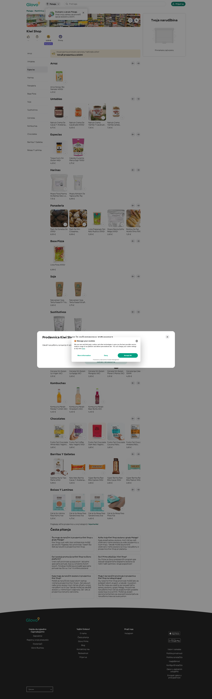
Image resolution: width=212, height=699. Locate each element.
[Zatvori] (167, 337)
